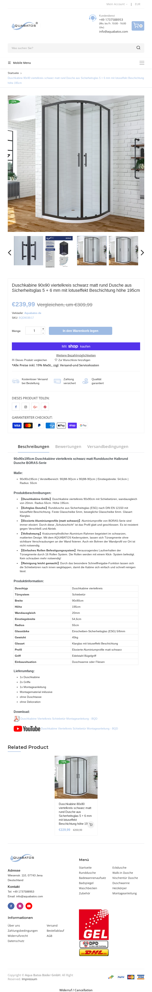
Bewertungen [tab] (68, 446)
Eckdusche (119, 867)
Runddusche (87, 873)
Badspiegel (86, 883)
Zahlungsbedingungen (23, 930)
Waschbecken (88, 888)
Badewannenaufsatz (92, 878)
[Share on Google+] (35, 407)
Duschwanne (121, 883)
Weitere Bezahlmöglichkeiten (76, 355)
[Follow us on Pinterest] (45, 407)
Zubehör (84, 893)
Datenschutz (16, 941)
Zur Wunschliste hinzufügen (74, 360)
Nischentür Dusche (125, 878)
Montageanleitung (124, 893)
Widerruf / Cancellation (76, 990)
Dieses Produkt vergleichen (31, 360)
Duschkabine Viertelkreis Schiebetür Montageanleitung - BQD (58, 718)
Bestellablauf (55, 930)
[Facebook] (11, 906)
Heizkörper (119, 888)
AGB (49, 936)
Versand (52, 925)
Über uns (14, 925)
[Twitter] (20, 906)
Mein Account (115, 4)
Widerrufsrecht (18, 936)
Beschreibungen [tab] (33, 446)
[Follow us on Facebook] (16, 407)
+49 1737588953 (111, 20)
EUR (137, 4)
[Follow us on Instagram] (25, 407)
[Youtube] (29, 906)
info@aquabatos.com (113, 31)
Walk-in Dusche (122, 873)
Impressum (29, 979)
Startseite (13, 73)
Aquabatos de (32, 313)
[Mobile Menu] (142, 63)
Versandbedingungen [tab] (107, 446)
